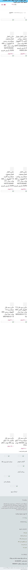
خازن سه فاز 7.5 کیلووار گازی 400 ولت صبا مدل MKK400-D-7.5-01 (21, 311)
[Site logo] (14, 4)
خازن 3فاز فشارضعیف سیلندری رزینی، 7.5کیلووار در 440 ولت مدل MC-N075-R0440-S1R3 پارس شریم (7, 43)
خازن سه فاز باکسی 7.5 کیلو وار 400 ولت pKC (7, 440)
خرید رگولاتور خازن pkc (22, 541)
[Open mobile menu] (26, 4)
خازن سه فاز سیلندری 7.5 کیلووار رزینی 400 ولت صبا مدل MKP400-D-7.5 (8, 311)
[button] (25, 33)
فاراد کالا (25, 532)
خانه (25, 12)
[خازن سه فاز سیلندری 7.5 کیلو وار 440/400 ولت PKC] (20, 377)
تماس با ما (25, 547)
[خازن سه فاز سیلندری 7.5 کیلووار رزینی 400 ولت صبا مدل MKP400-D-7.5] (7, 246)
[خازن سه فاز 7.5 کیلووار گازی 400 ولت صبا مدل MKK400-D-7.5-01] (20, 246)
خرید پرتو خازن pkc (23, 538)
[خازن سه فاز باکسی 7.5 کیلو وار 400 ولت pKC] (7, 377)
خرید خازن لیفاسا (23, 535)
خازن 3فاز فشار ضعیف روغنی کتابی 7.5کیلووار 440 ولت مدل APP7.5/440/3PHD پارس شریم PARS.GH (20, 43)
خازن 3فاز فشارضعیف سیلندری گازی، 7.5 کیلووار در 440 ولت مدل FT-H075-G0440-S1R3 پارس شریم (7, 179)
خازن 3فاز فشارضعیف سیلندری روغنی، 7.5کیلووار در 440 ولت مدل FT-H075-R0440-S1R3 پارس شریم (20, 179)
